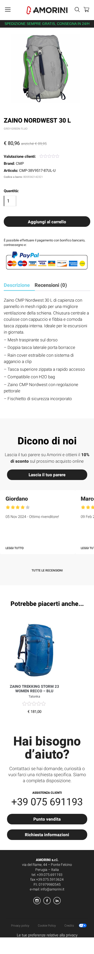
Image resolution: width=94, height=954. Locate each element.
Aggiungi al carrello (47, 222)
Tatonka (34, 696)
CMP (20, 163)
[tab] (19, 286)
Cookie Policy (47, 925)
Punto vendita (47, 819)
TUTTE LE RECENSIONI (47, 570)
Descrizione (17, 285)
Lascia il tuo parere (47, 475)
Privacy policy (20, 925)
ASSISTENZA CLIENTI (47, 792)
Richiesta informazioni (47, 835)
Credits (69, 925)
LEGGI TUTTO (15, 548)
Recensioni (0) (51, 285)
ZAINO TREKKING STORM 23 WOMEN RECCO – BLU (34, 689)
